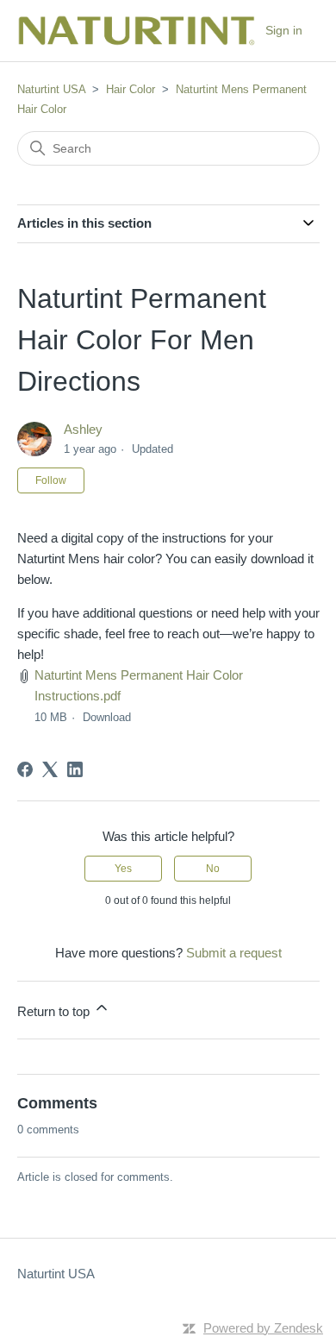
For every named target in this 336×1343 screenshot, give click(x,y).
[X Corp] (50, 769)
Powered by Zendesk (263, 1328)
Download (107, 717)
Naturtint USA (51, 89)
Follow (50, 480)
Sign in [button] (283, 30)
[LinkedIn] (75, 769)
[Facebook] (25, 769)
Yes (123, 869)
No (213, 869)
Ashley (83, 429)
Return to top (55, 1011)
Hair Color (130, 89)
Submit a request (234, 952)
